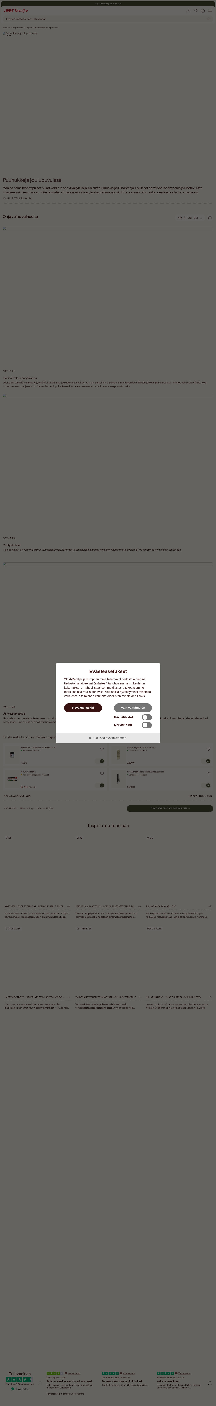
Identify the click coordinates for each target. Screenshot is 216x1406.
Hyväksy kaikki (83, 707)
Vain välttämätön (133, 707)
